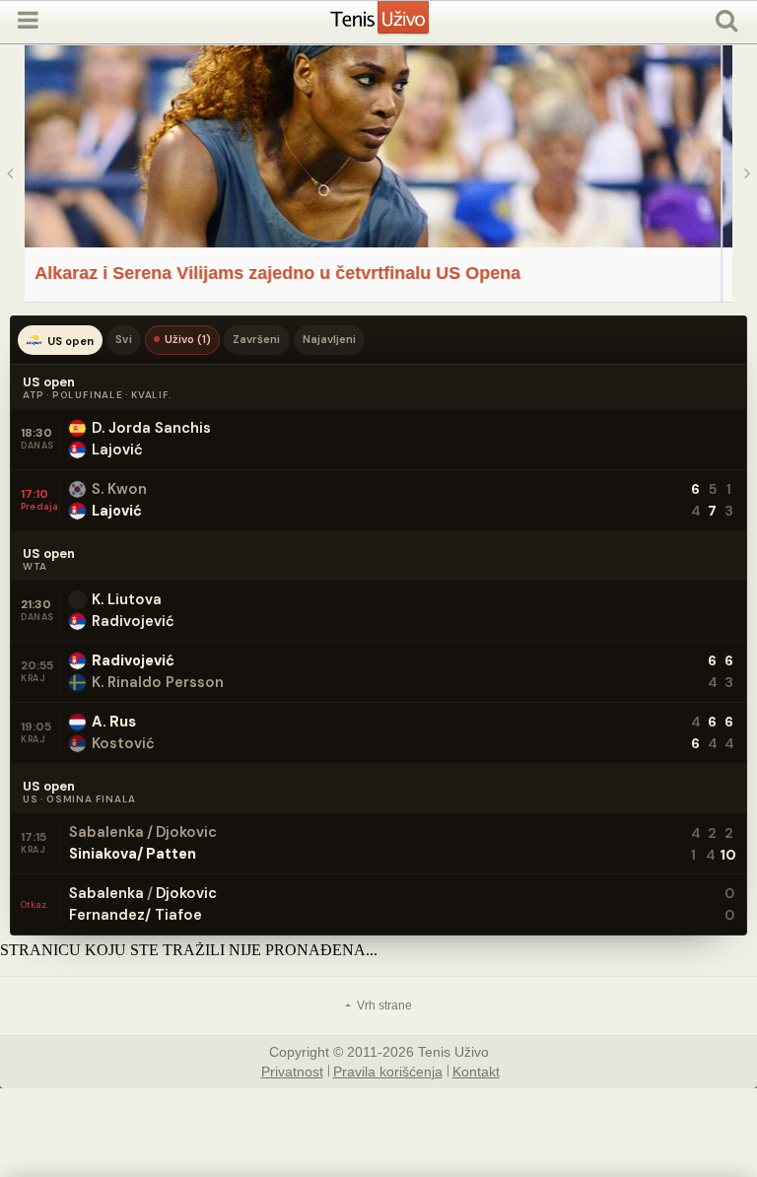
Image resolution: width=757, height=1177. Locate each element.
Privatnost (292, 1070)
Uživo (188, 339)
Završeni (256, 339)
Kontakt (476, 1070)
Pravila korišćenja (388, 1070)
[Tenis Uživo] (399, 25)
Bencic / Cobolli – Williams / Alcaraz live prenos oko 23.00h (398, 273)
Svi (123, 339)
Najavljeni (330, 339)
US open (70, 341)
